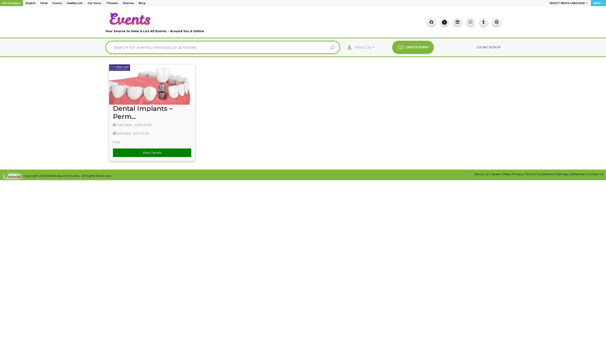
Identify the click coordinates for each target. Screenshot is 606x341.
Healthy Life (75, 3)
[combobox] (364, 47)
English (31, 3)
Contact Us (595, 174)
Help (507, 174)
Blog (142, 3)
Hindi (44, 3)
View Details (152, 152)
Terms (530, 174)
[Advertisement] (303, 23)
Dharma (128, 3)
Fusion (57, 3)
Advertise (578, 174)
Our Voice (94, 3)
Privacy (518, 174)
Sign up (495, 47)
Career (496, 174)
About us (482, 174)
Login (482, 47)
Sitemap (562, 174)
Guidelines (545, 174)
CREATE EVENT (417, 47)
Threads (112, 3)
